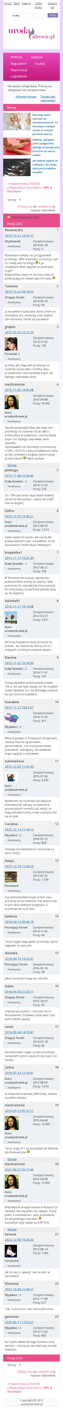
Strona (12, 465)
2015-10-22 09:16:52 (19, 292)
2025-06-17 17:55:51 (19, 1322)
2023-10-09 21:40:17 (19, 1289)
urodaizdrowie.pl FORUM (23, 184)
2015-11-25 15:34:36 (19, 663)
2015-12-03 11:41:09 (19, 767)
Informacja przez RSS (25, 217)
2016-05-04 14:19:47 (19, 1032)
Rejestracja (19, 70)
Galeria (26, 3)
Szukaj (40, 63)
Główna (36, 57)
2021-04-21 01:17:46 (19, 1169)
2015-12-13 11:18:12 (19, 829)
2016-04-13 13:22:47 (19, 959)
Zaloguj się (52, 5)
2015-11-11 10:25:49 (19, 558)
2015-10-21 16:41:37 (19, 236)
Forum (8, 3)
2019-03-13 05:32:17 (19, 1111)
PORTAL (17, 57)
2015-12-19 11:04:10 (19, 866)
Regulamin (19, 63)
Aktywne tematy (26, 97)
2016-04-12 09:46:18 (19, 922)
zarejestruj (44, 206)
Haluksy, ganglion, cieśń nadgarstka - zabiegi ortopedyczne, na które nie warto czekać (46, 147)
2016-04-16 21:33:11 (19, 992)
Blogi (17, 3)
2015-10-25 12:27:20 (19, 332)
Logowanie (19, 76)
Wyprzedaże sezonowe (24, 187)
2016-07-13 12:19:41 (19, 1073)
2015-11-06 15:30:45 (19, 476)
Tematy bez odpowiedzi (47, 98)
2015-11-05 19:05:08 (19, 390)
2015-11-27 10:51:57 (19, 707)
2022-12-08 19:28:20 (19, 1240)
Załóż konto (38, 5)
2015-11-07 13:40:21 (19, 516)
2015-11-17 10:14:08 (19, 606)
